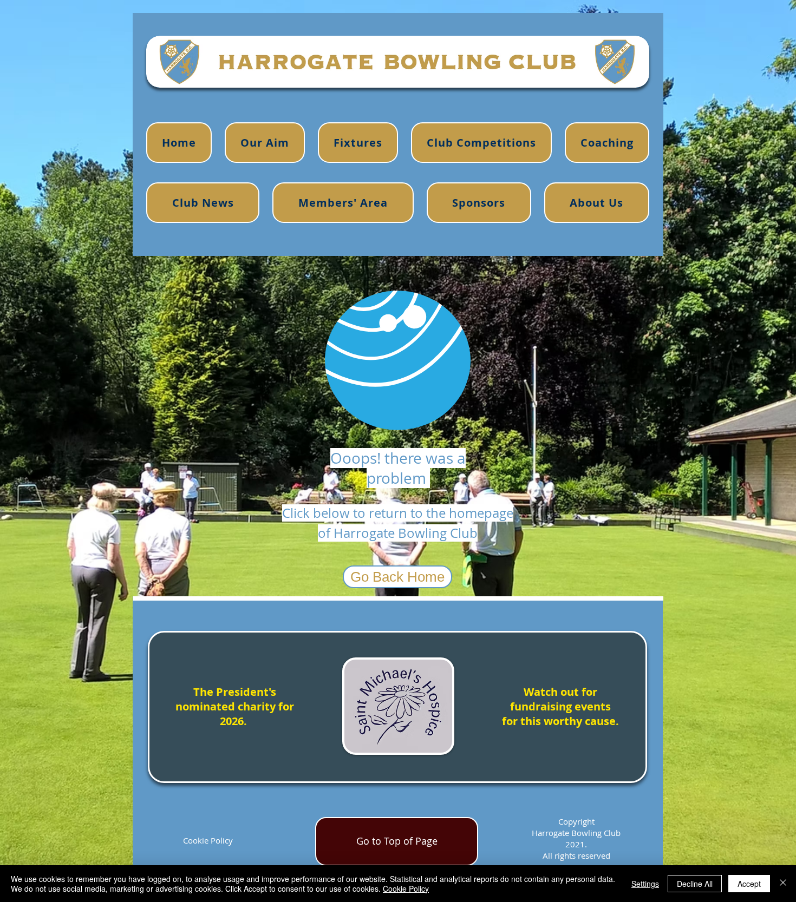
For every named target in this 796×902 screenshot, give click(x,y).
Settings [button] (645, 883)
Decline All (695, 883)
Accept (749, 883)
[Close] (783, 883)
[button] (607, 142)
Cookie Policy (208, 840)
